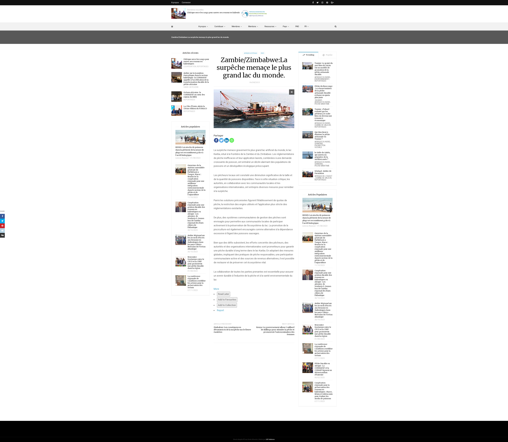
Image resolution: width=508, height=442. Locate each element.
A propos (202, 26)
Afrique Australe (250, 53)
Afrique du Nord (322, 77)
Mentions (252, 26)
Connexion (186, 2)
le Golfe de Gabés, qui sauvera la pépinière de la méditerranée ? (322, 155)
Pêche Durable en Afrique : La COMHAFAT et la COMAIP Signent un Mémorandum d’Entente (323, 369)
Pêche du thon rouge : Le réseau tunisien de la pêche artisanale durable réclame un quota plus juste (323, 92)
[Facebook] (216, 140)
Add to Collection (227, 305)
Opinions (319, 143)
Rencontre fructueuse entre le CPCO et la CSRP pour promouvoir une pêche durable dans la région (196, 262)
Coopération (189, 66)
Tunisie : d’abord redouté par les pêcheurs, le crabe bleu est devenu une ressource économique (323, 115)
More (216, 288)
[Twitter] (221, 140)
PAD (297, 26)
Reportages (202, 66)
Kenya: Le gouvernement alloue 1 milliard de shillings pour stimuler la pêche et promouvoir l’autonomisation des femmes (275, 331)
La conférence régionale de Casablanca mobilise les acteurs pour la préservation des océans (197, 282)
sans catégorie (191, 87)
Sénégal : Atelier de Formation (323, 172)
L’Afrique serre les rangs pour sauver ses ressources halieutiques (215, 12)
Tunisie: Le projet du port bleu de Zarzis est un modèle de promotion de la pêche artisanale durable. (324, 69)
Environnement (322, 79)
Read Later (223, 294)
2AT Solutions (270, 439)
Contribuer (218, 26)
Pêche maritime (322, 104)
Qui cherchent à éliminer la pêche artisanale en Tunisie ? (322, 135)
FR (306, 26)
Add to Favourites (227, 299)
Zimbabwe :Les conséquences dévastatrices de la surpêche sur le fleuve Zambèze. (232, 329)
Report (220, 310)
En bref (318, 100)
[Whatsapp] (231, 140)
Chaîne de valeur (323, 125)
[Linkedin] (226, 140)
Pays (285, 26)
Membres (236, 26)
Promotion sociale (320, 146)
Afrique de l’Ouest (323, 176)
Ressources (269, 26)
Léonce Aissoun (182, 158)
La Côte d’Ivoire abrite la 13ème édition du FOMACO (195, 107)
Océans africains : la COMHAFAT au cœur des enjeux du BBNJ (194, 94)
